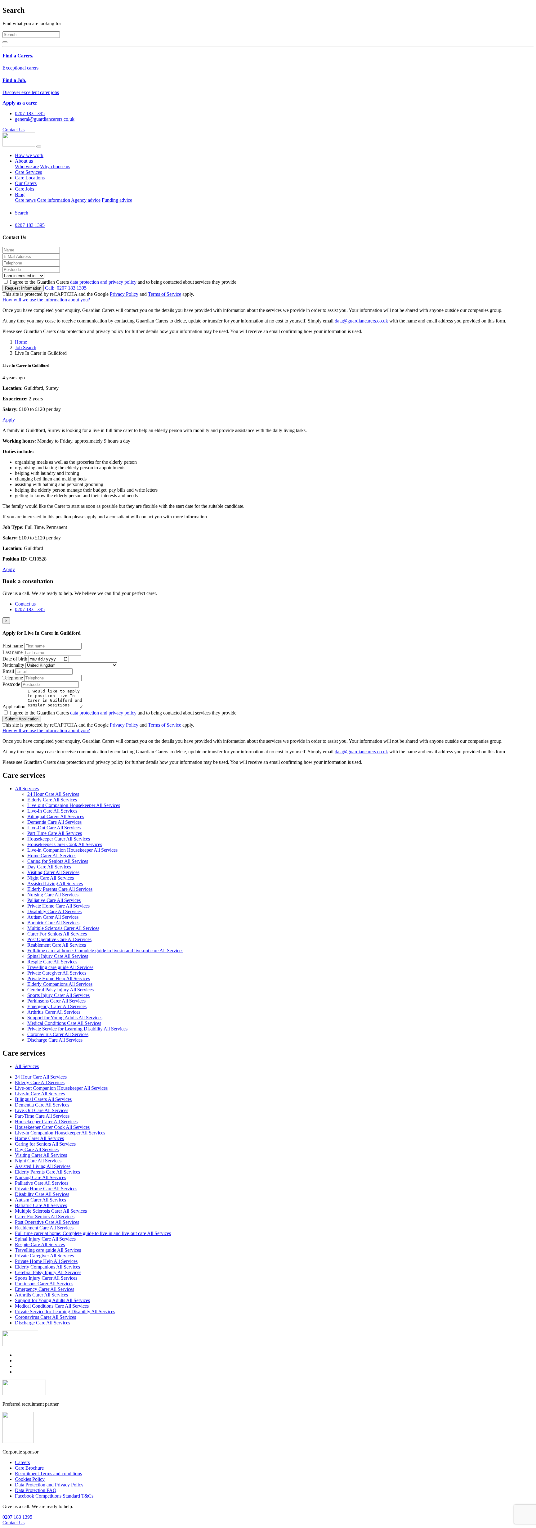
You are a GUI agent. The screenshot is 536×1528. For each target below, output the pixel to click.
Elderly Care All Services (52, 799)
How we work (29, 155)
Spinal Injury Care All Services (57, 956)
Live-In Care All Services (52, 811)
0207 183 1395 (66, 288)
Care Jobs (24, 189)
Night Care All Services (50, 878)
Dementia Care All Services (54, 822)
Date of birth (14, 658)
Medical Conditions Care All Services (64, 1023)
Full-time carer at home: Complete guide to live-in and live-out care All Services (105, 950)
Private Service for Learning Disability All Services (77, 1028)
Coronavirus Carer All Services (57, 1034)
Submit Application (21, 719)
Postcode (11, 684)
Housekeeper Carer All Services (58, 838)
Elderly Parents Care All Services (59, 889)
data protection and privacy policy (103, 282)
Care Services (28, 172)
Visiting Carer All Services (53, 872)
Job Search (25, 347)
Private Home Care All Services (58, 905)
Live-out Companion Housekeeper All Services (73, 805)
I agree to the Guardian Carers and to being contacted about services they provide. (124, 282)
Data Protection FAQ (35, 1490)
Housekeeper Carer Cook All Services (64, 844)
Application (13, 706)
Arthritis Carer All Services (53, 1012)
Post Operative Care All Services (59, 939)
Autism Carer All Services (52, 917)
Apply (8, 419)
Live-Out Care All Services (54, 827)
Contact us (25, 603)
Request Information (23, 288)
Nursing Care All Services (52, 894)
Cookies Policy (30, 1479)
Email (8, 671)
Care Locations (30, 177)
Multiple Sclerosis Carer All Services (63, 928)
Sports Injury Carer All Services (58, 995)
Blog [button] (20, 194)
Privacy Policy (124, 294)
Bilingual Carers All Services (55, 816)
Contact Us (13, 129)
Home (21, 342)
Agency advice (85, 200)
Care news (25, 200)
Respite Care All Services (52, 961)
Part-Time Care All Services (54, 833)
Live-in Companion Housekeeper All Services (72, 850)
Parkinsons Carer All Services (56, 1000)
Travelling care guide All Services (60, 967)
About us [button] (24, 161)
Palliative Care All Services (54, 900)
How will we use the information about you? (46, 299)
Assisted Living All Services (55, 883)
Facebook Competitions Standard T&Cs (54, 1496)
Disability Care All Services (54, 911)
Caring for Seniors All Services (57, 861)
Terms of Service (164, 294)
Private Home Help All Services (58, 978)
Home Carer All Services (51, 855)
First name (12, 645)
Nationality (13, 665)
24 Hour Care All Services (53, 794)
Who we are (27, 166)
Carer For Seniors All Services (57, 933)
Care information (53, 200)
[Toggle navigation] (38, 146)
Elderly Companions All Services (59, 984)
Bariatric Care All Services (53, 922)
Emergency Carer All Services (57, 1006)
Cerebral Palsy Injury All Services (60, 989)
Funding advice (117, 200)
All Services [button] (27, 788)
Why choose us (55, 166)
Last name (12, 652)
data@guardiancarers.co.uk (361, 320)
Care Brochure (29, 1468)
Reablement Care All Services (56, 945)
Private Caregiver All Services (56, 973)
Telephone (12, 677)
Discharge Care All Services (55, 1040)
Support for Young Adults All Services (64, 1017)
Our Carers (26, 183)
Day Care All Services (49, 866)
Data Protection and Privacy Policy (49, 1484)
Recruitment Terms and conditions (48, 1473)
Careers (22, 1462)
